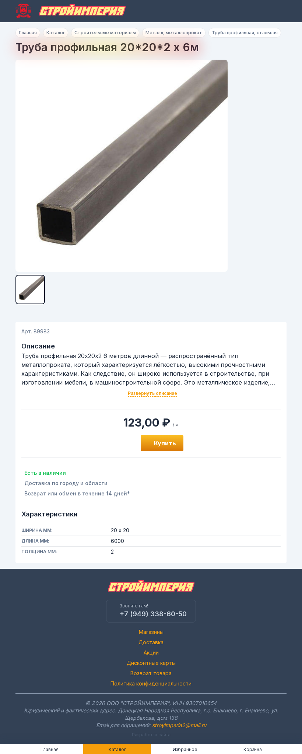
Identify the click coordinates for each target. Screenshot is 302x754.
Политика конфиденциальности (151, 683)
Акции (151, 652)
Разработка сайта (151, 734)
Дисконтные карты (151, 663)
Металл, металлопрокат (173, 32)
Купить (165, 443)
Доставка (151, 642)
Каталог (55, 32)
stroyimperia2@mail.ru (179, 725)
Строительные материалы (105, 32)
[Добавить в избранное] (127, 443)
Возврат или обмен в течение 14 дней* (77, 493)
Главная (28, 32)
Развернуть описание (152, 393)
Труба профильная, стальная (245, 32)
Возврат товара (151, 673)
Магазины (151, 632)
